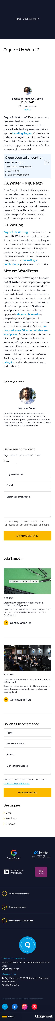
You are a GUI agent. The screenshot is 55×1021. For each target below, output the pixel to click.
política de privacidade (17, 783)
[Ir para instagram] (25, 1007)
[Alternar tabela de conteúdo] (46, 162)
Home (18, 19)
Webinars (11, 818)
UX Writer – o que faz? (19, 166)
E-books (10, 823)
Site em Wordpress (18, 174)
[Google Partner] (14, 854)
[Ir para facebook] (15, 1007)
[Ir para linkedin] (5, 1007)
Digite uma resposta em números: (22, 455)
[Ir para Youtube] (34, 1007)
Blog (27, 109)
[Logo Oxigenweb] (44, 1016)
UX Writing (13, 170)
